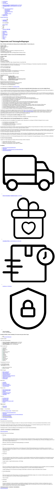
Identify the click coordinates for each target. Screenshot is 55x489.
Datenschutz (5, 148)
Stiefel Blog (5, 394)
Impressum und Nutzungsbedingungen (9, 147)
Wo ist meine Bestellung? (9, 8)
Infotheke (4, 391)
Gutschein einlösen (6, 386)
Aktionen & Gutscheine (7, 376)
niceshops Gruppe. (16, 86)
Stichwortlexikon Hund (7, 389)
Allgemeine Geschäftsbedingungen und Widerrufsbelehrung (13, 149)
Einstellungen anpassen (15, 429)
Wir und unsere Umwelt (7, 392)
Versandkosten (7, 10)
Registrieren (5, 383)
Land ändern (8, 408)
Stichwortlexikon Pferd (6, 390)
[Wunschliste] (3, 26)
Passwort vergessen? (6, 384)
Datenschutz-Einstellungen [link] (7, 416)
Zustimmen (2, 429)
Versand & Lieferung (6, 374)
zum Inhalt (4, 2)
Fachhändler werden (6, 393)
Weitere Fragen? (5, 377)
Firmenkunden (5, 378)
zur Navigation (5, 1)
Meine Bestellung (6, 372)
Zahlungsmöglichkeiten (9, 11)
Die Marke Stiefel (6, 398)
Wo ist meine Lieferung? (7, 385)
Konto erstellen (5, 24)
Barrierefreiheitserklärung (7, 150)
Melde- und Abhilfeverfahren (28, 111)
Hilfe (3, 7)
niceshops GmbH (8, 410)
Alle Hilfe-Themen (8, 13)
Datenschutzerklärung (4, 431)
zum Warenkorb (5, 3)
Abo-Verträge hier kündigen (7, 417)
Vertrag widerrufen (3, 419)
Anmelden (4, 382)
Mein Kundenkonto (6, 371)
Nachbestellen (5, 14)
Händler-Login (5, 15)
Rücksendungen (7, 9)
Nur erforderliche (8, 429)
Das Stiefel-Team (5, 399)
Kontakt (6, 12)
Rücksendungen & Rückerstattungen (9, 375)
